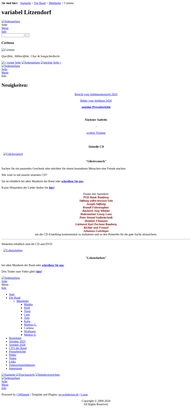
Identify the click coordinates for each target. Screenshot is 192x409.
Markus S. (30, 334)
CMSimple (22, 394)
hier (51, 187)
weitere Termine (96, 132)
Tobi (26, 317)
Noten (12, 358)
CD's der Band (18, 348)
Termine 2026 (17, 344)
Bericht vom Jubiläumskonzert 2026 (96, 94)
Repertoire (15, 338)
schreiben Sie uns (72, 181)
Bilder (12, 354)
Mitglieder (55, 3)
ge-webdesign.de (68, 394)
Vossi (27, 311)
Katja (27, 321)
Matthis (28, 304)
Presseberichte (17, 351)
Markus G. (30, 324)
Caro (27, 314)
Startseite (25, 3)
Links (12, 361)
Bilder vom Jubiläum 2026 (96, 100)
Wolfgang (30, 331)
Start (11, 294)
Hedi (27, 307)
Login (84, 394)
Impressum (15, 368)
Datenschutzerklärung (22, 365)
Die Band (40, 3)
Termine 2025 (17, 341)
